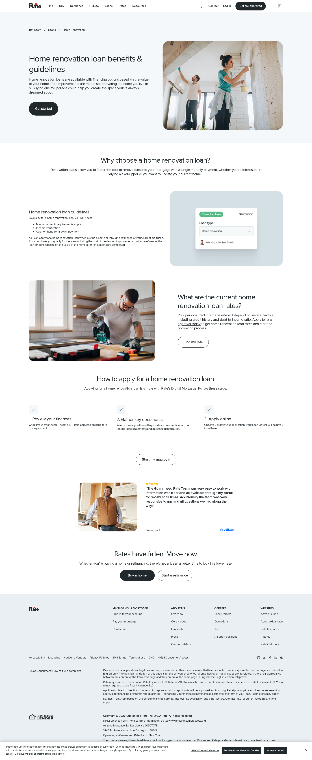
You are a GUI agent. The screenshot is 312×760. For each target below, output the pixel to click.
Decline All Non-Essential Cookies (241, 750)
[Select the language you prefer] (279, 6)
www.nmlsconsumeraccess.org (187, 721)
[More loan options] (270, 6)
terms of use (44, 753)
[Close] (306, 750)
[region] (156, 751)
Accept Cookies (275, 750)
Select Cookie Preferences (205, 750)
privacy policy (26, 753)
